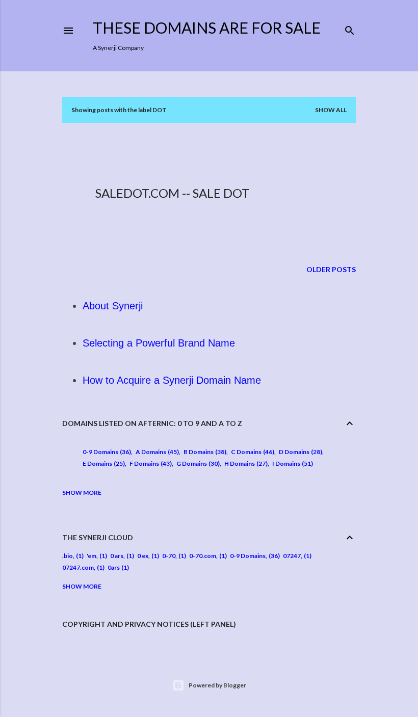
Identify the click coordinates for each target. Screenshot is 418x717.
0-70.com (202, 556)
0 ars (116, 556)
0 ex (142, 556)
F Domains (149, 463)
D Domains (299, 452)
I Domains (291, 463)
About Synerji (113, 305)
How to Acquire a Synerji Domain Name (172, 380)
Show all (331, 110)
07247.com (78, 567)
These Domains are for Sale (207, 27)
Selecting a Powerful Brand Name (159, 343)
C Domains (251, 452)
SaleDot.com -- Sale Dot (172, 192)
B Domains (204, 452)
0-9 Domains (106, 452)
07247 (292, 556)
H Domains (245, 463)
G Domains (197, 463)
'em (91, 556)
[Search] (350, 28)
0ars (114, 567)
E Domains (103, 463)
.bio (67, 556)
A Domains (156, 452)
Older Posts (331, 269)
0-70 (168, 556)
